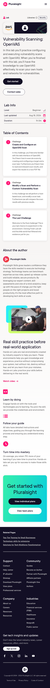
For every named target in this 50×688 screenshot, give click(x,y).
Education (31, 603)
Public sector (32, 627)
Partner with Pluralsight (37, 574)
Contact (6, 566)
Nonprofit (30, 623)
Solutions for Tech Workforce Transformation (22, 545)
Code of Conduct (37, 680)
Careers (6, 608)
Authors (30, 586)
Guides (30, 566)
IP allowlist (7, 574)
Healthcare (31, 615)
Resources (7, 616)
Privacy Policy (23, 680)
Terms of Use (11, 680)
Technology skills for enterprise (16, 541)
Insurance (31, 619)
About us (7, 603)
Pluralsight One (33, 582)
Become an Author (34, 570)
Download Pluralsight (12, 582)
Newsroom (7, 612)
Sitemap (6, 578)
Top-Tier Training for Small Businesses (19, 538)
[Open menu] (46, 4)
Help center (8, 570)
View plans (7, 586)
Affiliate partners (34, 578)
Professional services (12, 590)
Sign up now (11, 648)
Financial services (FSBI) (34, 609)
